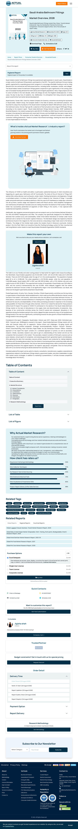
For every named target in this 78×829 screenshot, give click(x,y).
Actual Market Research (38, 32)
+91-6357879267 (65, 786)
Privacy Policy (15, 765)
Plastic (9, 503)
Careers (4, 780)
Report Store (62, 3)
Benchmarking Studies (46, 782)
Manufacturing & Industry (28, 785)
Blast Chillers (61, 509)
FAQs (3, 792)
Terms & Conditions (7, 790)
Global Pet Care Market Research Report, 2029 (21, 545)
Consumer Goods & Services (39, 40)
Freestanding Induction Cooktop (15, 509)
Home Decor (17, 503)
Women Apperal (50, 509)
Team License (39, 569)
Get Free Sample (49, 49)
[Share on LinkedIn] (68, 49)
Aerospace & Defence (27, 798)
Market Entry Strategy (46, 780)
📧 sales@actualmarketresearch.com (67, 789)
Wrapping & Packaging (12, 513)
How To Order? (6, 785)
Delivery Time (16, 676)
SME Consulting (44, 785)
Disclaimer (5, 765)
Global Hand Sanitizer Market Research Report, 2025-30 (24, 537)
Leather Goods (30, 509)
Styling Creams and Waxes (43, 513)
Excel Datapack (39, 558)
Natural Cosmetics (38, 503)
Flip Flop (24, 513)
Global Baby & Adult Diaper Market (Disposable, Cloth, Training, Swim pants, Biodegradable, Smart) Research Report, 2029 (37, 532)
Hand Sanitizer (62, 503)
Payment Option (17, 706)
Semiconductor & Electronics (29, 795)
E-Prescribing (26, 506)
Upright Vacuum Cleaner (13, 506)
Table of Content (16, 371)
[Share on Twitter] (66, 49)
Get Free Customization (39, 612)
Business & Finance (26, 775)
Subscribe (58, 750)
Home (9, 57)
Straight (32, 513)
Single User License (39, 566)
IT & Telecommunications (28, 790)
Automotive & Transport (27, 777)
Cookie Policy (9, 826)
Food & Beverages (26, 787)
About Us (4, 775)
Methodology (5, 777)
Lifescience (24, 792)
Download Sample (20, 137)
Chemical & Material (26, 782)
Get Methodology (39, 729)
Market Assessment (45, 777)
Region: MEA (52, 36)
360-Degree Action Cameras (40, 506)
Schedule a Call (51, 43)
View (43, 74)
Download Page (36, 43)
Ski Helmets (54, 506)
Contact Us (5, 795)
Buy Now (35, 49)
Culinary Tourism (51, 503)
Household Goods (56, 40)
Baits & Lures (27, 503)
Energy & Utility (25, 780)
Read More (38, 406)
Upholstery (40, 509)
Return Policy (5, 787)
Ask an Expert (39, 242)
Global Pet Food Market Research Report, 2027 (21, 541)
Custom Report (44, 775)
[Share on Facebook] (63, 49)
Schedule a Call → (38, 635)
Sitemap (24, 765)
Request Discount (38, 662)
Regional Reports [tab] (25, 523)
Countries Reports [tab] (38, 523)
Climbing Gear (63, 506)
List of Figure (15, 421)
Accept (70, 825)
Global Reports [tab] (12, 523)
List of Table (14, 414)
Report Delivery (17, 713)
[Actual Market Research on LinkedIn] (59, 798)
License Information (49, 562)
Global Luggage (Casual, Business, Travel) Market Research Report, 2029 (29, 528)
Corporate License (39, 573)
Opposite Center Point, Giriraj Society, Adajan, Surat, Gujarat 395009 (67, 782)
